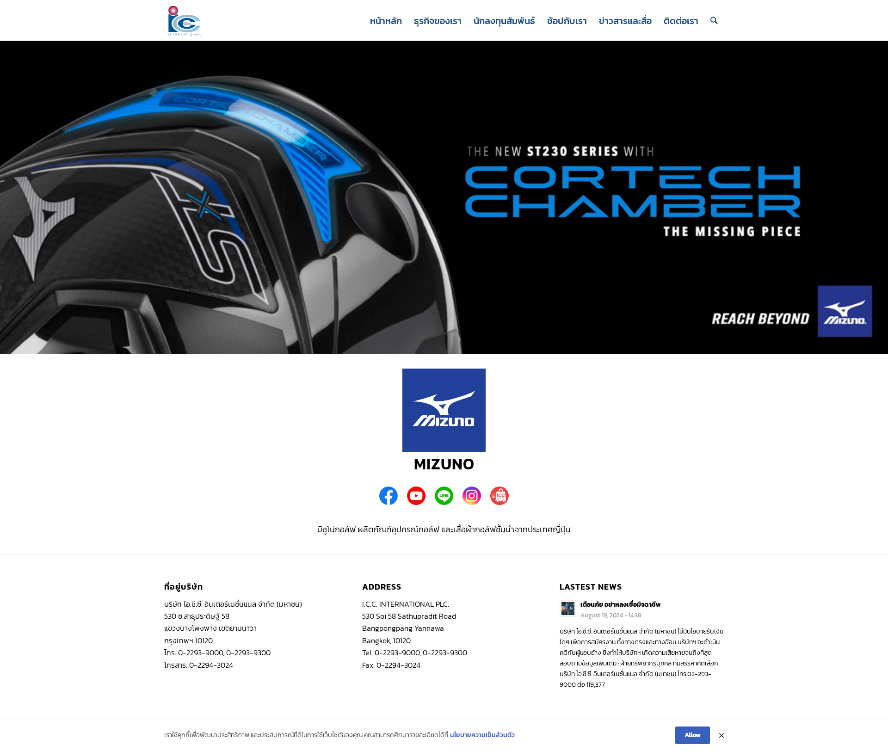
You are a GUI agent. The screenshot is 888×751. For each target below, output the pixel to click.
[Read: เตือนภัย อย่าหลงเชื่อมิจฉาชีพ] (568, 608)
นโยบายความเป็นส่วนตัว (482, 735)
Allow (692, 735)
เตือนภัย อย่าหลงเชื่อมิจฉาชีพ (620, 604)
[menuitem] (386, 20)
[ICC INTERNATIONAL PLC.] (184, 20)
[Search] (714, 20)
